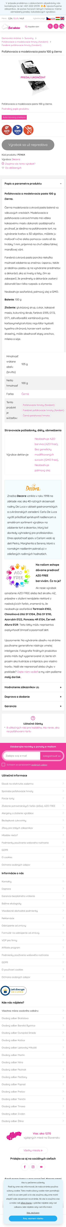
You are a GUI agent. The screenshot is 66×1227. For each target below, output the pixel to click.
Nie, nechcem (33, 1212)
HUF (22, 18)
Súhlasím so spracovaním (27, 764)
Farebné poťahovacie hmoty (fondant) (21, 45)
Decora (16, 159)
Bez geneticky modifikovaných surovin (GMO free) (46, 454)
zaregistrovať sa (51, 755)
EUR (16, 18)
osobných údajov (39, 764)
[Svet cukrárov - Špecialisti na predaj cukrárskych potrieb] (11, 26)
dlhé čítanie (26, 1203)
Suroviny (29, 38)
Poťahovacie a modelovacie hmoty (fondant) (25, 41)
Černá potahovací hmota (36, 415)
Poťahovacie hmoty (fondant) (38, 405)
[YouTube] (41, 1167)
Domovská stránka (11, 38)
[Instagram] (33, 1167)
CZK (10, 18)
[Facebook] (25, 1167)
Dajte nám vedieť (27, 671)
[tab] (33, 183)
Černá (25, 394)
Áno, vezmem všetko (33, 1218)
